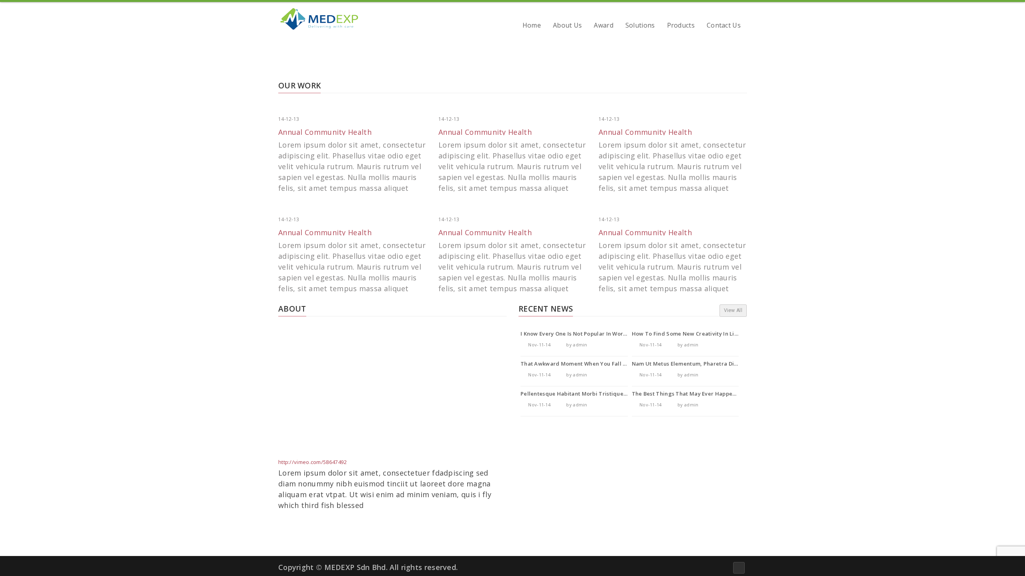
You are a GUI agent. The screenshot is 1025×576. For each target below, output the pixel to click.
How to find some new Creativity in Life (686, 333)
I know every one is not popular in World (575, 333)
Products (681, 26)
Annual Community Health (325, 132)
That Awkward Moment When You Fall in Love (581, 363)
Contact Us (724, 26)
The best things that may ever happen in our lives (700, 393)
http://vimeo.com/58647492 (312, 462)
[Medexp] (318, 19)
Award (603, 26)
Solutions (640, 26)
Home (532, 26)
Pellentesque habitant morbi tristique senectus (585, 393)
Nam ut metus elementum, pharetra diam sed (693, 363)
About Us (567, 26)
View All (733, 310)
